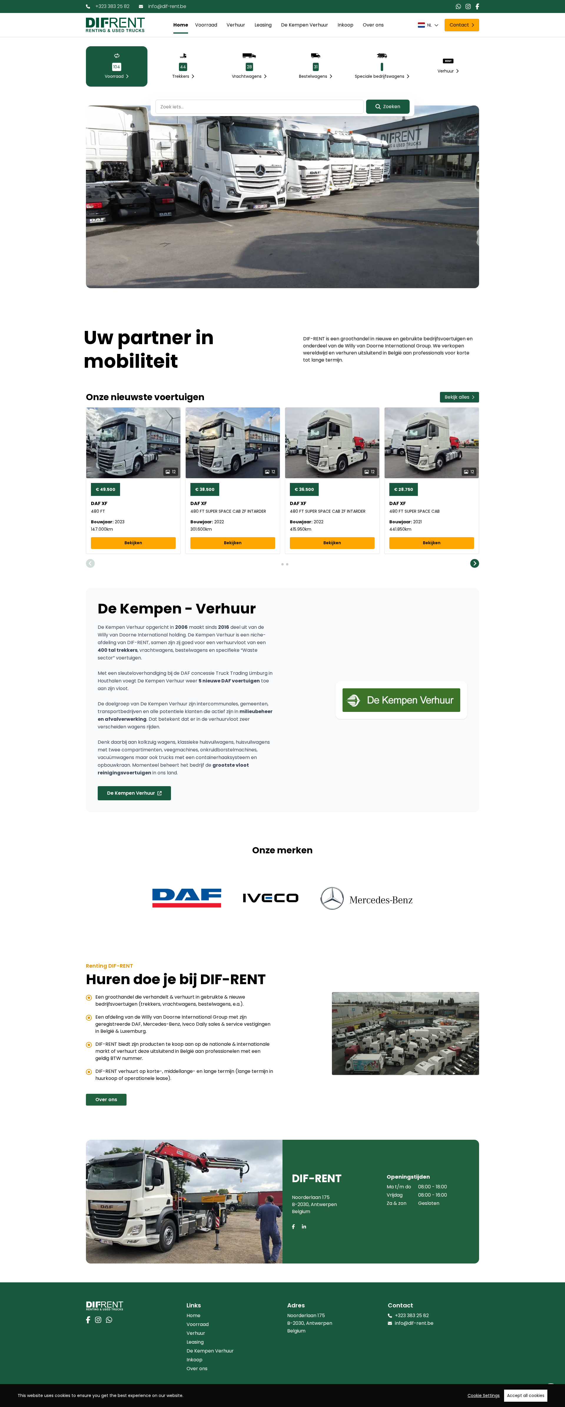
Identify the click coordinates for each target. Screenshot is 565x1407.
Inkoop (345, 25)
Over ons (373, 25)
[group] (133, 480)
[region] (282, 1395)
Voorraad (206, 25)
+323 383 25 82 (112, 6)
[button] (90, 564)
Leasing (263, 25)
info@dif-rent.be (167, 6)
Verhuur (236, 25)
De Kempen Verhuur (304, 25)
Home (180, 25)
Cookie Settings (484, 1395)
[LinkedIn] (304, 1226)
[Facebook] (293, 1226)
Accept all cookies (525, 1395)
